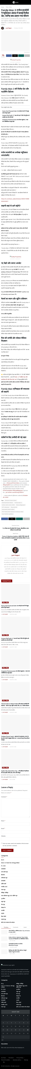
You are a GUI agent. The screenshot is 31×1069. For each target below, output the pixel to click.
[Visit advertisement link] (15, 60)
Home (2, 7)
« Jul (2, 1040)
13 (15, 1026)
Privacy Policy (20, 1057)
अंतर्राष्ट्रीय (3, 869)
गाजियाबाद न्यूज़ (4, 877)
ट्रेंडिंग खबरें (3, 883)
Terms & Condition (5, 1060)
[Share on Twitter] (15, 55)
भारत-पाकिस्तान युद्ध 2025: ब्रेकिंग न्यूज (9, 895)
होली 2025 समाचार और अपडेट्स (8, 922)
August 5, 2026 (12, 746)
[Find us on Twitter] (4, 1062)
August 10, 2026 (13, 712)
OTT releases (5, 507)
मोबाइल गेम (3, 907)
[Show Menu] (2, 2)
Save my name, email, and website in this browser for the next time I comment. (16, 844)
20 (15, 1029)
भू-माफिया (3, 898)
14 (19, 1026)
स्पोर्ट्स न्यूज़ (3, 919)
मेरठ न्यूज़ (3, 904)
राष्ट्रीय (2, 913)
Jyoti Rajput (8, 28)
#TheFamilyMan (7, 490)
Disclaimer (11, 1057)
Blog (2, 860)
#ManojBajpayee (18, 490)
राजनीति (2, 910)
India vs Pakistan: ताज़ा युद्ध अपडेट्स (10, 863)
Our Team (3, 1057)
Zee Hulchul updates (7, 514)
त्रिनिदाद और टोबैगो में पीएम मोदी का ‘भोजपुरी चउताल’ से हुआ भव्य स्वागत (17, 951)
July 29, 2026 (12, 779)
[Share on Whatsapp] (21, 55)
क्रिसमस (3, 874)
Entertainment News (7, 502)
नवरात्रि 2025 (4, 886)
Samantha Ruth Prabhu (8, 509)
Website (3, 836)
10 (3, 1026)
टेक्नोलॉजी (3, 880)
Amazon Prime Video (10, 500)
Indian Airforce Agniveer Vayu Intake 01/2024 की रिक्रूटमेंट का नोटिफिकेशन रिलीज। (19, 937)
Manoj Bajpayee (20, 505)
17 (3, 1029)
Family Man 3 (18, 502)
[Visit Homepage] (15, 2)
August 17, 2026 (13, 647)
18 (7, 1029)
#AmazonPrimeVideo (13, 483)
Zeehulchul (4, 969)
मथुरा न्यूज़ (3, 901)
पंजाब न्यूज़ (3, 889)
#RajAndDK (6, 485)
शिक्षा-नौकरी (3, 916)
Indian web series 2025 (8, 505)
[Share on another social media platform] (27, 55)
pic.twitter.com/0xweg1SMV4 (14, 492)
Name (3, 820)
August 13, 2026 (13, 679)
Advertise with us (17, 1060)
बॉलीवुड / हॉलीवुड (9, 7)
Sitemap (26, 1060)
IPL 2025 (3, 866)
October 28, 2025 (18, 28)
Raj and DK (14, 507)
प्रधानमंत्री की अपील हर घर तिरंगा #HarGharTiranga (15, 944)
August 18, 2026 (13, 614)
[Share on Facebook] (9, 55)
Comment (4, 797)
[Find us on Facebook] (1, 1062)
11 (7, 1026)
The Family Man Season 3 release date (12, 511)
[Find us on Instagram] (6, 1062)
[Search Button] (29, 2)
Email (3, 828)
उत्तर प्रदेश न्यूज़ (4, 871)
